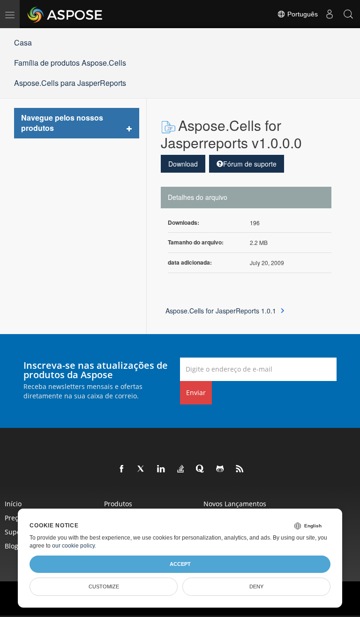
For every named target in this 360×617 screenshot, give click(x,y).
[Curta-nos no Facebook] (122, 469)
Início (13, 503)
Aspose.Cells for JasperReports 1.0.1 (220, 310)
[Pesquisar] (348, 14)
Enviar (196, 392)
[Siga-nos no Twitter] (141, 469)
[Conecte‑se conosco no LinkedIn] (161, 469)
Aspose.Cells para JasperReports (70, 82)
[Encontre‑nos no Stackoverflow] (181, 469)
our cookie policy (73, 545)
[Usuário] (329, 14)
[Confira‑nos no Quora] (201, 469)
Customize (104, 586)
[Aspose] (65, 14)
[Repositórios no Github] (220, 469)
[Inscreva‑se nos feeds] (240, 469)
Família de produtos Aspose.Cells (70, 62)
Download (183, 163)
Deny (256, 586)
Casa (23, 42)
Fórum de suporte (250, 163)
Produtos (118, 503)
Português (301, 14)
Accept (180, 564)
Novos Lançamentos (234, 503)
